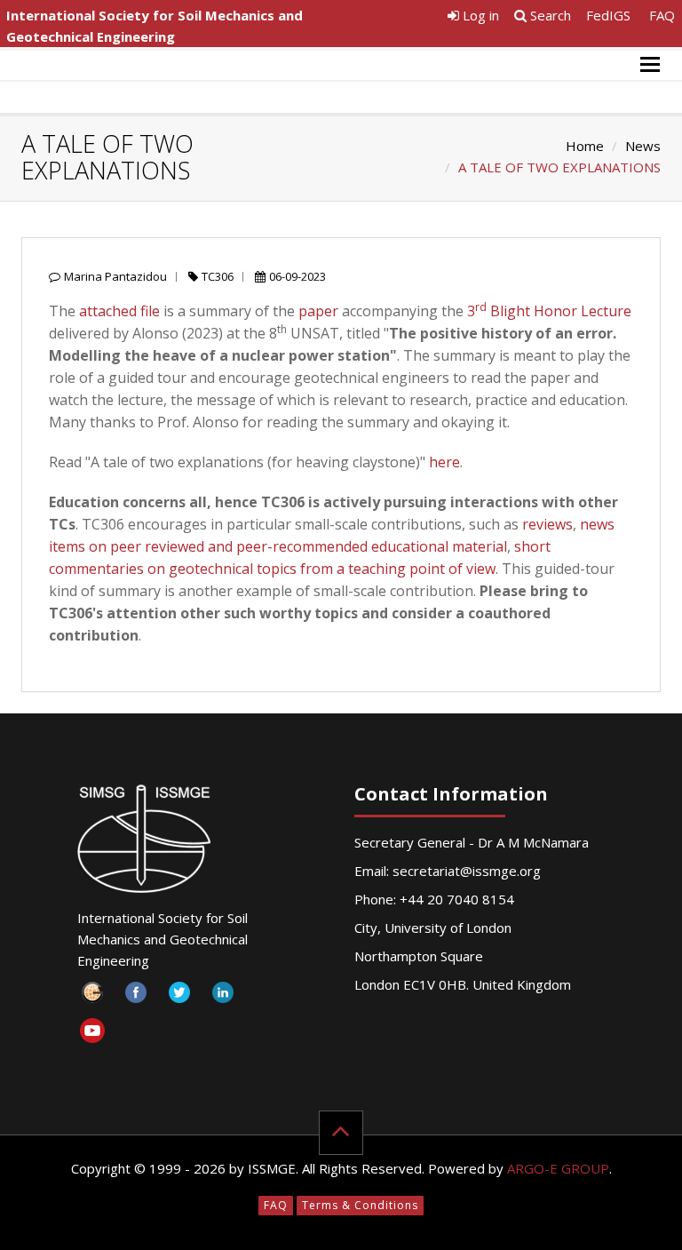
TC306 (218, 276)
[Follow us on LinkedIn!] (223, 997)
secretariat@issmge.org (467, 871)
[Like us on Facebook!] (136, 997)
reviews (547, 524)
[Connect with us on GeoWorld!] (92, 997)
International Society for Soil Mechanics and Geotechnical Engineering (154, 25)
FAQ (662, 15)
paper (318, 311)
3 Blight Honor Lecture (549, 311)
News (643, 146)
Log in (479, 15)
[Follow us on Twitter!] (179, 997)
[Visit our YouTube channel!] (92, 1033)
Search (549, 15)
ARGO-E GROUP (558, 1168)
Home (585, 146)
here (444, 462)
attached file (119, 311)
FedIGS (608, 15)
